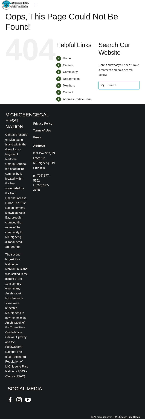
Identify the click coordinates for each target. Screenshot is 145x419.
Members (69, 85)
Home (67, 58)
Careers (68, 65)
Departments (71, 78)
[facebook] (10, 399)
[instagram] (19, 399)
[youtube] (28, 399)
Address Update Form (77, 99)
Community (70, 71)
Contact (68, 92)
